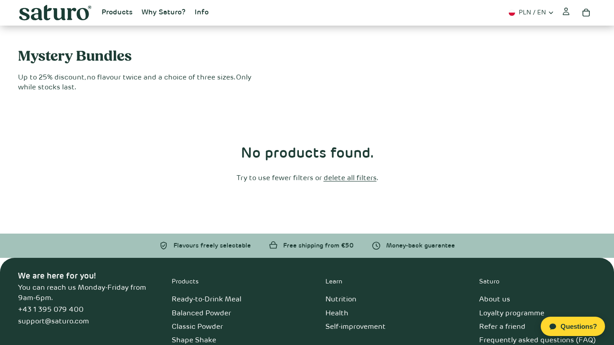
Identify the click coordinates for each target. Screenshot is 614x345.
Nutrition (340, 299)
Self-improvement (355, 327)
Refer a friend (502, 327)
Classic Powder (197, 327)
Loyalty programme (511, 313)
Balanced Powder (201, 313)
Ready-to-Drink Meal (206, 299)
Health (336, 313)
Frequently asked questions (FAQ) (537, 340)
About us (494, 299)
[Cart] (586, 12)
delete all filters (350, 178)
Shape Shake (194, 340)
